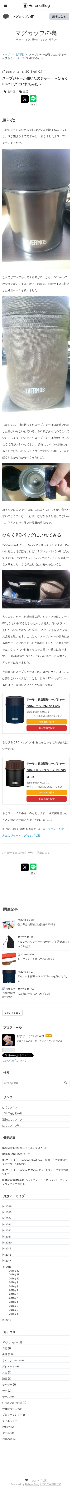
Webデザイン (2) (12, 1408)
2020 (8, 1242)
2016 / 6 (13, 1294)
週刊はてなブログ (12, 1119)
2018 (8, 1254)
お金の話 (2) (9, 1438)
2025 (8, 1212)
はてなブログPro (11, 1125)
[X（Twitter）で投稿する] (25, 99)
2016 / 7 (13, 1290)
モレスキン (58, 629)
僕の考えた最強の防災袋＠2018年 (36, 924)
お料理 (11, 91)
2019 (8, 1248)
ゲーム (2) (8, 1432)
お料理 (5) (8, 1426)
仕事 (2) (6, 1390)
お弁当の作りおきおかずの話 (33, 993)
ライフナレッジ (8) (13, 1360)
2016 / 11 (14, 1274)
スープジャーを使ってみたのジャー (37, 958)
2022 (8, 1230)
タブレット (44, 551)
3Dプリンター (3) (12, 1342)
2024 (8, 1218)
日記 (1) (6, 1348)
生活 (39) (7, 1354)
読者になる (59, 16)
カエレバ (44, 711)
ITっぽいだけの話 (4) (14, 1402)
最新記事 (9, 1138)
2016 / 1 (13, 1313)
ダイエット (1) (10, 1420)
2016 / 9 (13, 1282)
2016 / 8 (13, 1286)
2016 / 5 (13, 1298)
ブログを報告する (51, 1484)
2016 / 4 (13, 1301)
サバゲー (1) (9, 1384)
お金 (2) (6, 1372)
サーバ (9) (8, 1396)
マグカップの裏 (23, 16)
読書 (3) (6, 1378)
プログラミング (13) (13, 1414)
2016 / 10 (14, 1278)
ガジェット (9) (10, 1366)
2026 (8, 1206)
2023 (8, 1224)
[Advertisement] (36, 1461)
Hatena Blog (32, 1484)
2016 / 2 (13, 1309)
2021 (8, 1236)
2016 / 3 (13, 1305)
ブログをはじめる (12, 1113)
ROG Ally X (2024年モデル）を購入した (25, 1147)
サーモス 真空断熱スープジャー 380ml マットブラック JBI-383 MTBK (46, 770)
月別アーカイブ (14, 1196)
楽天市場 (43, 728)
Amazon (43, 721)
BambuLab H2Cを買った (16, 1153)
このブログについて (14, 1060)
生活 (25, 91)
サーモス (31, 715)
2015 (8, 1319)
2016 (9, 1266)
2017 (8, 1260)
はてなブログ (9, 1107)
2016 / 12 (14, 1270)
